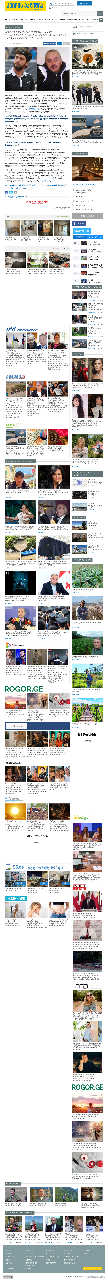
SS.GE (7, 216)
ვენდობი (79, 196)
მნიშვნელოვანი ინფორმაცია (82, 473)
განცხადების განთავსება (63, 3)
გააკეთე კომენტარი (62, 208)
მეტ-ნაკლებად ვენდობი (85, 201)
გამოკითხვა (80, 153)
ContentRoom (61, 248)
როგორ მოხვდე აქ (63, 216)
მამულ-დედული (82, 560)
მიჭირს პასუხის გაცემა (84, 209)
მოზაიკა (78, 354)
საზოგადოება (13, 27)
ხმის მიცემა (87, 216)
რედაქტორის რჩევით (85, 41)
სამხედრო (79, 517)
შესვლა (55, 8)
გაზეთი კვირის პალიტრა (85, 33)
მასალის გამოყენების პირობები (95, 1278)
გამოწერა (84, 3)
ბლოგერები (12, 1183)
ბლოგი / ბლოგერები (85, 27)
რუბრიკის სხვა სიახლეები (20, 461)
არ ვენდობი (80, 205)
